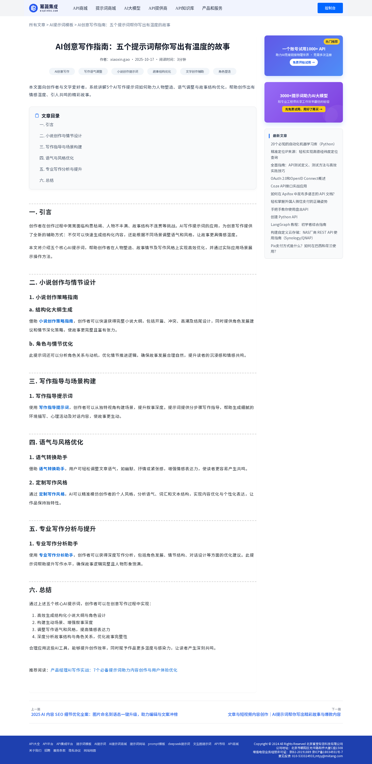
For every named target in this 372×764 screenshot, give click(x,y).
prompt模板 (156, 744)
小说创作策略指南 (56, 321)
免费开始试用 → (304, 62)
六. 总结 (46, 180)
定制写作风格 (52, 494)
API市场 (219, 744)
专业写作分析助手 (56, 555)
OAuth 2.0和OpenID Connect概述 (298, 178)
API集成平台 (64, 744)
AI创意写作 (62, 71)
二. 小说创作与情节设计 (60, 135)
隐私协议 (75, 750)
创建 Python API (284, 216)
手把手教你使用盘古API (289, 209)
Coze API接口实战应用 (289, 185)
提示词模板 (83, 744)
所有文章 (37, 25)
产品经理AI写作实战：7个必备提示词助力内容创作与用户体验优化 (114, 670)
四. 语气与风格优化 (56, 158)
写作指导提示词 (54, 407)
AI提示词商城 (118, 744)
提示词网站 (137, 744)
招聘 (47, 750)
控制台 (330, 7)
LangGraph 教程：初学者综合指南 (298, 224)
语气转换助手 (52, 468)
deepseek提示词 (179, 744)
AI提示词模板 (61, 25)
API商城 (80, 8)
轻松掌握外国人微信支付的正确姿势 (299, 201)
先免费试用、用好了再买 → (303, 109)
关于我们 (35, 750)
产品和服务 (212, 8)
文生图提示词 (202, 744)
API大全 (34, 744)
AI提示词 (100, 744)
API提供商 (158, 8)
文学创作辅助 (195, 71)
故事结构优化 (162, 71)
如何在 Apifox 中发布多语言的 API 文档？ (303, 193)
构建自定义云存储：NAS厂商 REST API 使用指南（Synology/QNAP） (304, 235)
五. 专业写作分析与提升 (60, 169)
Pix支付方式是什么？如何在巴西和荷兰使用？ (303, 248)
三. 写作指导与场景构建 (60, 147)
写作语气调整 (93, 71)
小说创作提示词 (127, 71)
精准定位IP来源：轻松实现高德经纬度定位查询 (304, 154)
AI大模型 (132, 8)
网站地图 (90, 750)
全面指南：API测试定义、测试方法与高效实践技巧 (304, 167)
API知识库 (184, 8)
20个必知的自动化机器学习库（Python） (304, 143)
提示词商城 (106, 8)
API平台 (48, 744)
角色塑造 (225, 71)
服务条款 (59, 750)
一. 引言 (46, 124)
